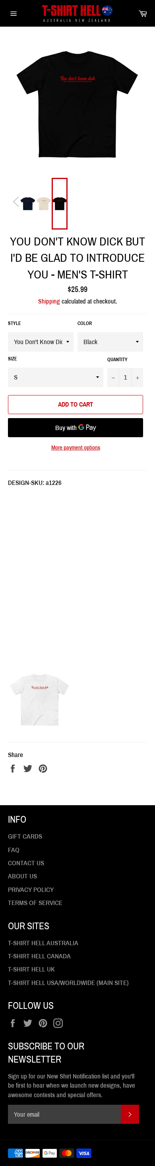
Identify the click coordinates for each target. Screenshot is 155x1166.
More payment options (75, 447)
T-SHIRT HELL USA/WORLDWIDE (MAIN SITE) (68, 983)
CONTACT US (26, 863)
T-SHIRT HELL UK (31, 969)
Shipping (49, 301)
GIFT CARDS (25, 836)
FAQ (13, 850)
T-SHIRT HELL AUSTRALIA (43, 943)
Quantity (117, 359)
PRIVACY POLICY (31, 889)
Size (12, 359)
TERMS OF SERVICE (35, 903)
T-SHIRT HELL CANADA (39, 956)
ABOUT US (22, 876)
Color (85, 323)
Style (14, 323)
